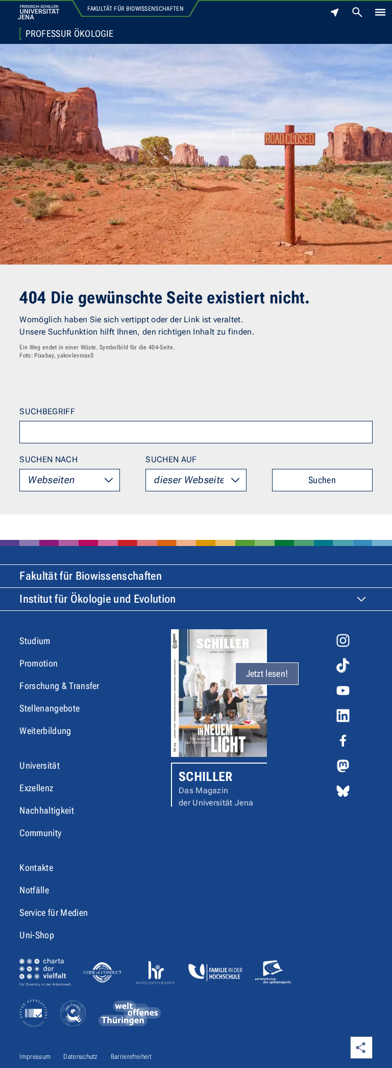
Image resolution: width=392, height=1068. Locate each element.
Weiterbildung (45, 730)
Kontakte (36, 867)
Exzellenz (36, 787)
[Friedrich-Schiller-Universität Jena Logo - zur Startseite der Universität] (38, 12)
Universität (39, 765)
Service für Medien (53, 912)
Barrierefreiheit (131, 1056)
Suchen (322, 479)
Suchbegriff (47, 411)
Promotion (38, 663)
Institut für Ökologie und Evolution (97, 598)
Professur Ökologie (69, 34)
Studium (34, 640)
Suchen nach (48, 459)
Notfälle (34, 890)
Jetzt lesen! (267, 673)
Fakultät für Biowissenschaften (135, 8)
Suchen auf (171, 459)
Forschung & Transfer (59, 685)
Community (40, 832)
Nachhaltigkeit (46, 810)
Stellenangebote (49, 708)
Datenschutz (80, 1056)
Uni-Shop (36, 935)
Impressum (35, 1056)
